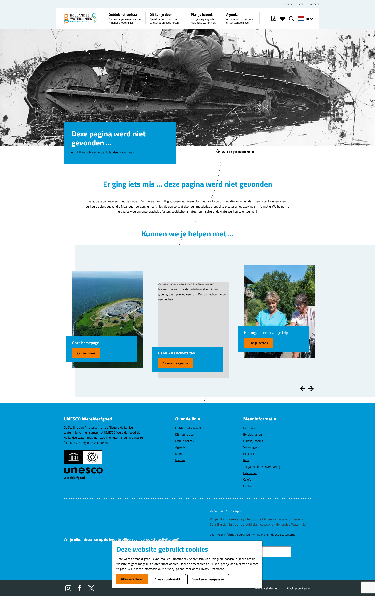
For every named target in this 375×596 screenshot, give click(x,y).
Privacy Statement (211, 569)
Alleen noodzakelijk (168, 579)
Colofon (248, 479)
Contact (248, 486)
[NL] (301, 18)
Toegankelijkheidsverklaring (261, 466)
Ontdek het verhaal (188, 428)
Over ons (286, 4)
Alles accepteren (132, 579)
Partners (314, 4)
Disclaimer (250, 473)
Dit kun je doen (185, 434)
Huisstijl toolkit (253, 440)
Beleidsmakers (252, 434)
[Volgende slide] (311, 388)
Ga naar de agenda (175, 363)
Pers (300, 4)
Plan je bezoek (258, 342)
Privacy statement (267, 588)
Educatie (249, 453)
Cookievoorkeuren (299, 588)
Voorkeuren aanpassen (208, 579)
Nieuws (180, 460)
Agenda (180, 447)
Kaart (178, 453)
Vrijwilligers (251, 447)
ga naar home (86, 353)
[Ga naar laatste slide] (302, 388)
